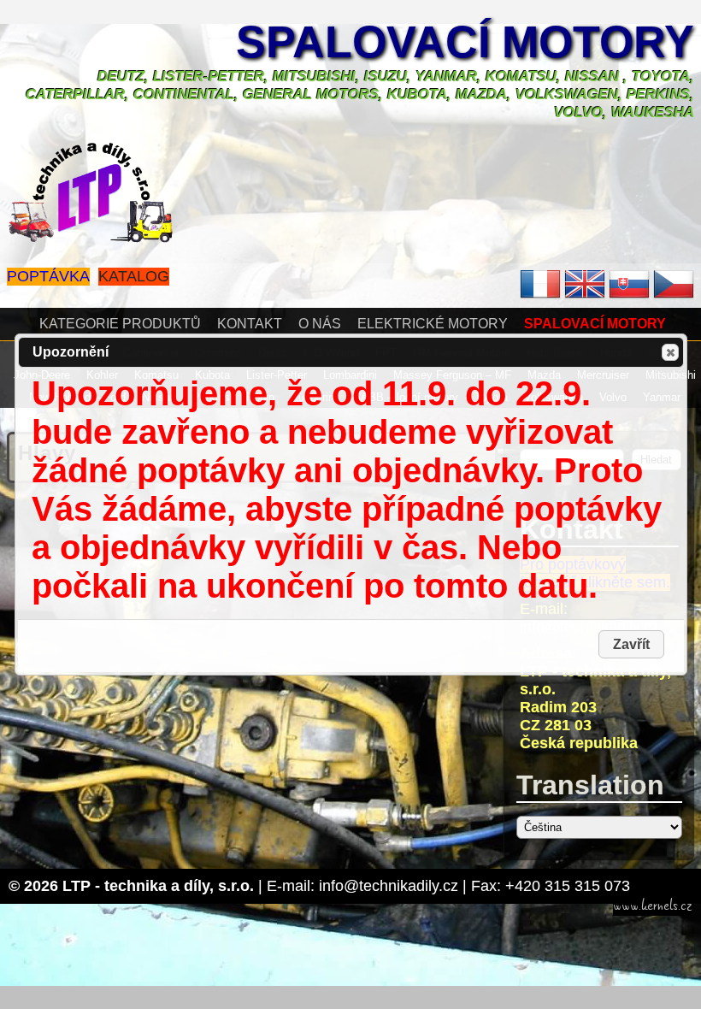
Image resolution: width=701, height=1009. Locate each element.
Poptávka (48, 276)
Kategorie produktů (120, 323)
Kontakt (249, 323)
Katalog (133, 276)
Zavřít (670, 352)
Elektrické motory (432, 323)
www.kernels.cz (652, 905)
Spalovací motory (465, 42)
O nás (319, 323)
